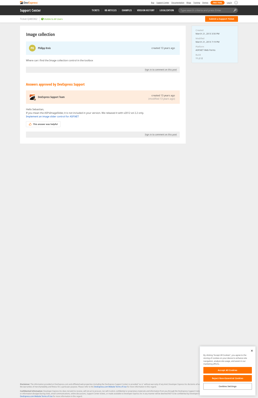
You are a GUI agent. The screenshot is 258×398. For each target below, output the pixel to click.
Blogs (188, 2)
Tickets (95, 10)
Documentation (177, 2)
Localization (167, 10)
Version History (145, 10)
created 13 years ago (163, 48)
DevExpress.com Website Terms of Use (110, 386)
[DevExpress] (29, 3)
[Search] (235, 10)
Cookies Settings (228, 386)
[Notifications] (236, 3)
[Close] (252, 350)
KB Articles (111, 10)
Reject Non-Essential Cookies (227, 378)
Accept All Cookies (227, 370)
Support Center (162, 2)
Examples (127, 10)
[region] (228, 371)
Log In (229, 2)
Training (196, 2)
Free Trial (217, 2)
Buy (152, 2)
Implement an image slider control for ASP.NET (52, 116)
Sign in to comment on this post (161, 69)
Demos (205, 2)
